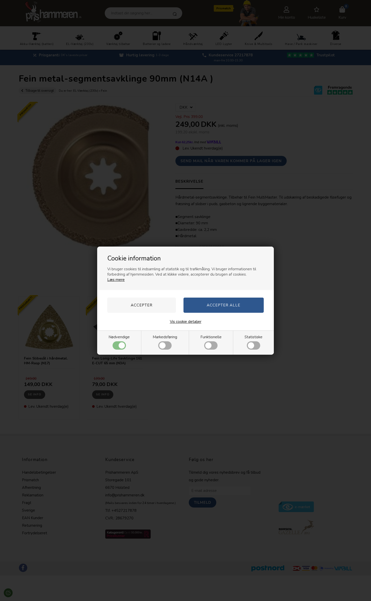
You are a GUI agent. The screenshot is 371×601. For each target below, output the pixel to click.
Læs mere (116, 279)
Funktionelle (211, 337)
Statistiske (253, 337)
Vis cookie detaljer (185, 321)
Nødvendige (119, 337)
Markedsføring (165, 337)
